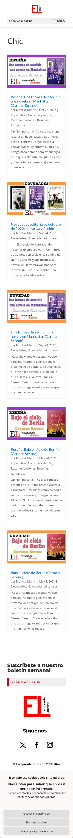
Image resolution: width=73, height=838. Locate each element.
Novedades (18, 238)
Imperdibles (18, 115)
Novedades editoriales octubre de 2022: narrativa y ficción (36, 226)
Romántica (18, 125)
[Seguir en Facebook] (36, 745)
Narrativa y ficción (40, 115)
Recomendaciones (23, 120)
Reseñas (42, 120)
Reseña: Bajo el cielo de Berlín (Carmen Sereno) (35, 451)
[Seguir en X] (23, 745)
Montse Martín (26, 110)
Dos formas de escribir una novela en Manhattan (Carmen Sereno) (34, 336)
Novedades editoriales (42, 238)
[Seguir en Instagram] (50, 745)
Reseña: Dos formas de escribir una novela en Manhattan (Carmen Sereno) (35, 101)
